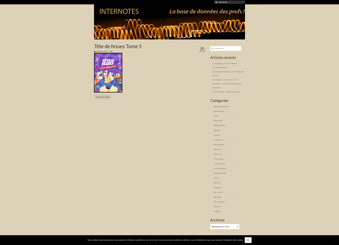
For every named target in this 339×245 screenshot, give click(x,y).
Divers (216, 116)
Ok (248, 240)
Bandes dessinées (221, 106)
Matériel (217, 183)
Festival (217, 135)
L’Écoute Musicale (219, 67)
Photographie (219, 202)
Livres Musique (220, 168)
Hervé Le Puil (102, 51)
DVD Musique (219, 125)
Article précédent (103, 97)
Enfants (217, 130)
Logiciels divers (220, 173)
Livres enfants (219, 164)
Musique (217, 187)
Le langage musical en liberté (224, 63)
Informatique (219, 144)
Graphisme (218, 140)
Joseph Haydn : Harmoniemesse (226, 92)
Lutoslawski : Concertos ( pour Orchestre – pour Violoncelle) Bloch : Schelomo (227, 84)
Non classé (218, 192)
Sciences (217, 206)
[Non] (335, 240)
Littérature (218, 154)
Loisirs (216, 178)
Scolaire (217, 211)
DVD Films (218, 121)
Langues (217, 149)
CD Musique (219, 111)
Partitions (217, 197)
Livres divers (219, 159)
